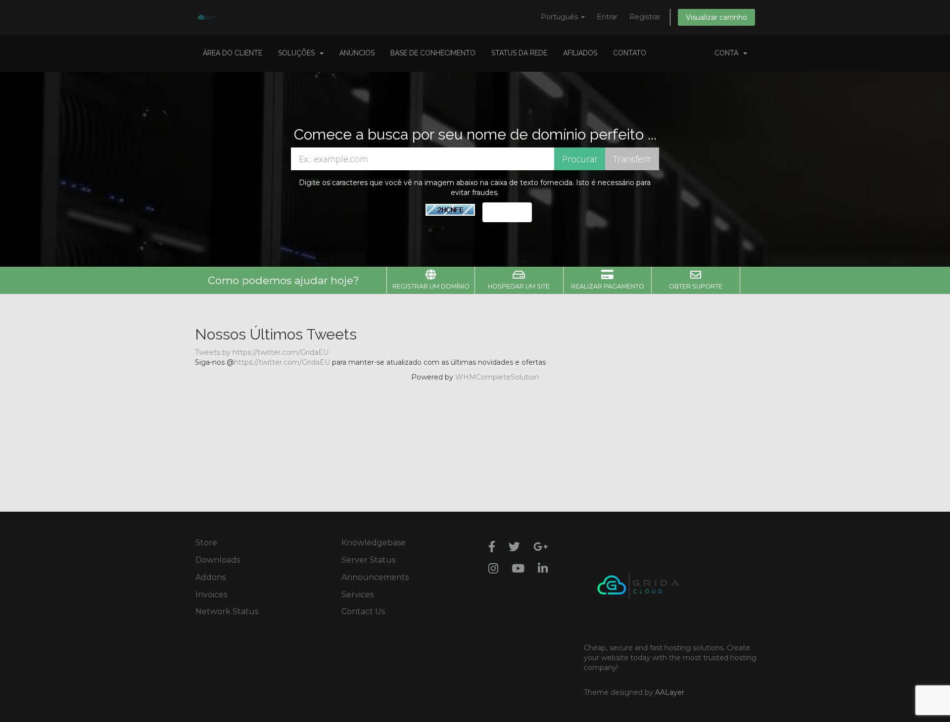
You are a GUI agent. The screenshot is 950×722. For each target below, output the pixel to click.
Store (206, 542)
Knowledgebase (373, 542)
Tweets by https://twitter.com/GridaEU (262, 352)
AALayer (669, 692)
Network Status (226, 611)
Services (357, 594)
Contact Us (363, 611)
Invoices (211, 594)
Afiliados (580, 53)
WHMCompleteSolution (497, 377)
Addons (210, 577)
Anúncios (357, 53)
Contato (629, 53)
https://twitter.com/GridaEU (282, 362)
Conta (728, 53)
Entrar (607, 16)
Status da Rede (519, 53)
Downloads (217, 560)
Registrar (645, 16)
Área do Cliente (232, 53)
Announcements (375, 577)
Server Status (368, 560)
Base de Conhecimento (432, 53)
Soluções (298, 53)
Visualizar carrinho (716, 17)
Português (560, 16)
